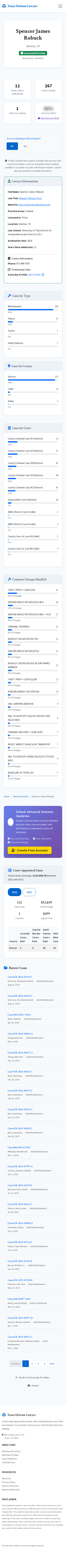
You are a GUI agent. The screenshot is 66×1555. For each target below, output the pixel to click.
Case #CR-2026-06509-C (20, 996)
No (25, 146)
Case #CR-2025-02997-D (20, 1318)
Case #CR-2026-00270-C (20, 1109)
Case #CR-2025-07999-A (20, 1166)
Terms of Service (10, 1485)
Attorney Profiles (21, 796)
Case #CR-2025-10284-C (20, 1128)
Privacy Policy (9, 1482)
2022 (14, 892)
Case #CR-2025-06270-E (20, 1185)
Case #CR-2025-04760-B (20, 1280)
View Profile (34, 274)
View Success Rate (50, 118)
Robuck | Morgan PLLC (30, 198)
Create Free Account (32, 850)
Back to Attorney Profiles (34, 1377)
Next (52, 1363)
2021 (29, 892)
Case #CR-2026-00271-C (20, 1090)
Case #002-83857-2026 (19, 1014)
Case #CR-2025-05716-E (20, 1242)
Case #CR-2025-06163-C (20, 1204)
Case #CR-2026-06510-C (20, 977)
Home (7, 796)
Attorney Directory (11, 1451)
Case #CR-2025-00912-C (20, 1337)
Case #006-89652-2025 (19, 1147)
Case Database (9, 1458)
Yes (12, 146)
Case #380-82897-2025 (19, 1299)
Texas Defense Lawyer (22, 6)
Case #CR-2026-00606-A (20, 1033)
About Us (6, 1478)
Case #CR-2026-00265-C (20, 1071)
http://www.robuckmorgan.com (34, 204)
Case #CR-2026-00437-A (20, 1052)
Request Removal (10, 1489)
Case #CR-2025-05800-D (20, 1223)
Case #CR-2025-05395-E (20, 1261)
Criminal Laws (8, 1462)
